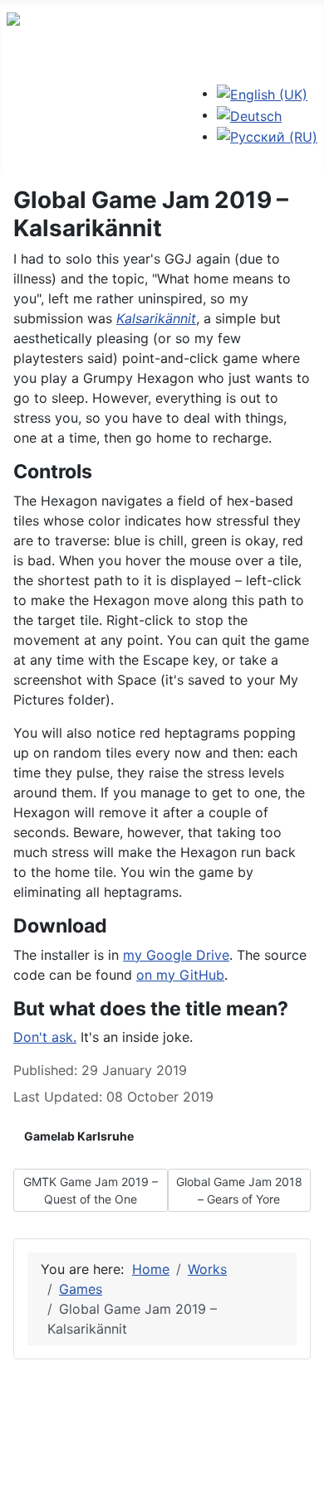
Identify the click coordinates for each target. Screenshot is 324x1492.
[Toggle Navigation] (17, 122)
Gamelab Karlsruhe (79, 1136)
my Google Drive (176, 955)
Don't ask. (44, 1037)
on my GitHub (180, 974)
